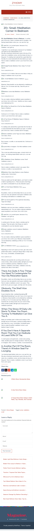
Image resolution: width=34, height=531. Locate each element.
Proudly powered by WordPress (12, 525)
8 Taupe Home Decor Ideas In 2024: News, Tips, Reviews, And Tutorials (21, 398)
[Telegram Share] (12, 370)
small (2, 412)
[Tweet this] (6, 370)
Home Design (10, 410)
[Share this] (2, 370)
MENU (29, 12)
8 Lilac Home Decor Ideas (18, 390)
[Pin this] (9, 370)
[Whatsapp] (15, 370)
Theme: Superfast (26, 525)
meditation (26, 410)
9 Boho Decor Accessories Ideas (20, 379)
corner (21, 410)
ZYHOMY (17, 3)
